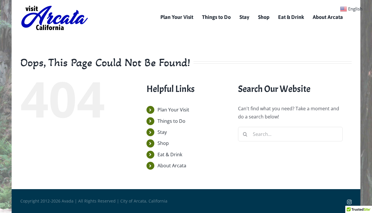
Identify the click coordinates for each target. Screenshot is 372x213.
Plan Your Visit (173, 109)
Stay (162, 132)
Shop (163, 143)
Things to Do (171, 121)
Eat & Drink (170, 154)
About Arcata (172, 165)
